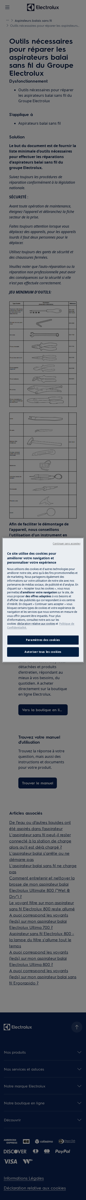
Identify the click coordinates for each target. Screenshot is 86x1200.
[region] (43, 600)
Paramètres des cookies (43, 640)
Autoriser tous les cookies (43, 652)
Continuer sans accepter (66, 543)
